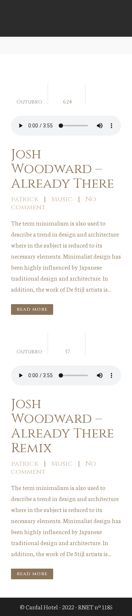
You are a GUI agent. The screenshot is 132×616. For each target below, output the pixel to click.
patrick (24, 199)
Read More (32, 309)
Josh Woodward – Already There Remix (62, 426)
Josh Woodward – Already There (62, 168)
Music (62, 199)
